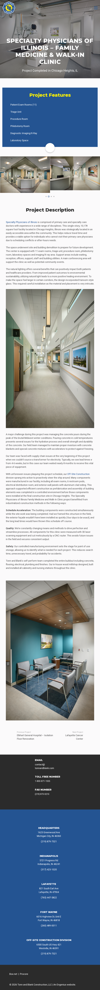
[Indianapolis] (49, 850)
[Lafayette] (49, 878)
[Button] (50, 147)
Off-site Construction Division (48, 940)
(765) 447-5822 (49, 897)
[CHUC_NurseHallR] (75, 173)
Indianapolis (49, 856)
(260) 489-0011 (49, 925)
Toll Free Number (47, 776)
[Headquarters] (49, 822)
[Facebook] (37, 803)
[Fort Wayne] (49, 906)
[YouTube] (55, 803)
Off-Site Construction (78, 474)
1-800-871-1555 (42, 781)
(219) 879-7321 (49, 841)
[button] (96, 8)
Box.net (13, 974)
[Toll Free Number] (31, 778)
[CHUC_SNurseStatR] (25, 174)
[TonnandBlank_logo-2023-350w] (8, 7)
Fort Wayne (48, 912)
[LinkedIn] (63, 803)
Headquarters (48, 828)
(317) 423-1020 (49, 869)
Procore (24, 974)
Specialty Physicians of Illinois (21, 222)
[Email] (31, 762)
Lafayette (49, 884)
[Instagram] (46, 803)
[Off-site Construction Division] (49, 934)
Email (39, 760)
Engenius (61, 984)
